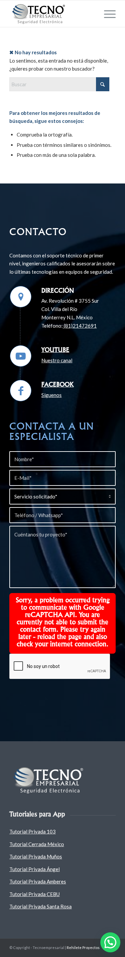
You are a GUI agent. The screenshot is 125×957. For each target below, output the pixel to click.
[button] (110, 942)
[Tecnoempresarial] (51, 13)
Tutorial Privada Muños (35, 856)
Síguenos (51, 395)
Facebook (57, 384)
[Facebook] (20, 390)
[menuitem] (106, 13)
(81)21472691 (80, 326)
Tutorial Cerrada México (36, 844)
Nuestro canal (56, 360)
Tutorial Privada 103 (32, 831)
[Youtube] (20, 356)
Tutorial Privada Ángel (34, 869)
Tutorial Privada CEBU (34, 894)
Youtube (55, 349)
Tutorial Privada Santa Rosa (40, 906)
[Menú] (106, 13)
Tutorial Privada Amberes (37, 881)
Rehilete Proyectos (83, 947)
